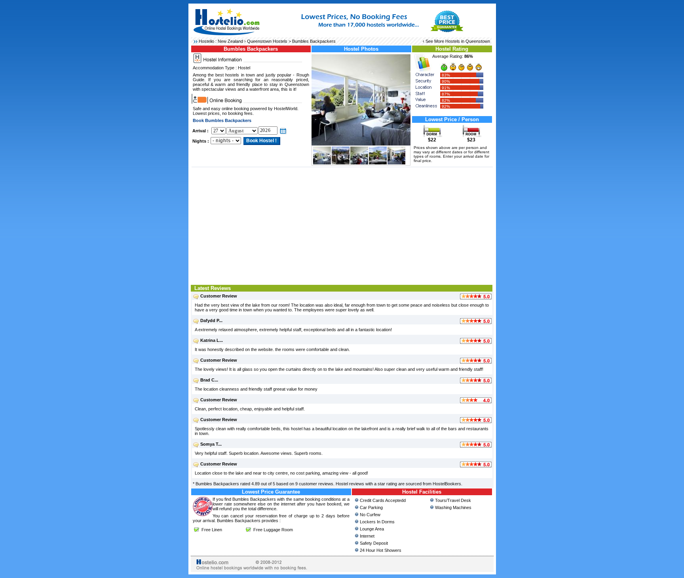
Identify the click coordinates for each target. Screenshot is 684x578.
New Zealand (230, 41)
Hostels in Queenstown (467, 41)
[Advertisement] (342, 225)
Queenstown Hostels (267, 41)
